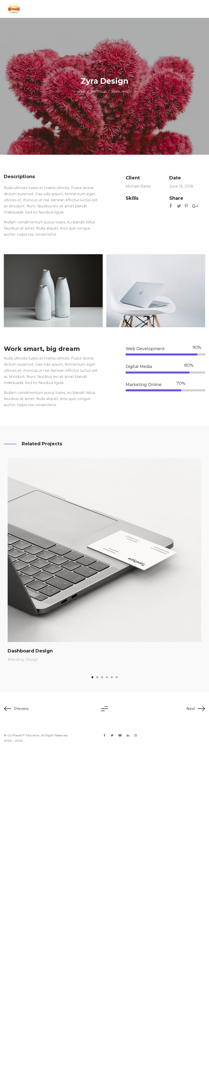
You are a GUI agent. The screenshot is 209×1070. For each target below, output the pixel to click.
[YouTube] (120, 735)
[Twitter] (112, 735)
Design (31, 659)
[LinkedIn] (128, 735)
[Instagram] (135, 735)
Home (81, 91)
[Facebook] (105, 735)
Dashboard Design (30, 651)
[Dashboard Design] (104, 550)
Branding (16, 659)
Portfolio (98, 91)
